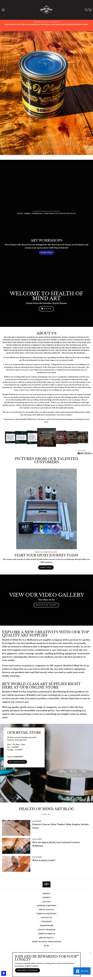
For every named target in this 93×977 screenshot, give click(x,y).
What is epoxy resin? (43, 860)
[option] (46, 25)
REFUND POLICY (46, 938)
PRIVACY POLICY (46, 910)
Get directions (17, 762)
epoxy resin (54, 394)
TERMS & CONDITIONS (46, 914)
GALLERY (46, 902)
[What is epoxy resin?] (16, 864)
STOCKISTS (46, 921)
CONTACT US (46, 917)
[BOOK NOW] (46, 247)
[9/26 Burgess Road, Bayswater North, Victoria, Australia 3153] (46, 763)
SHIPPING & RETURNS (46, 906)
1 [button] (43, 153)
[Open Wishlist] (3, 973)
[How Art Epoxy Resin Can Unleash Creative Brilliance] (16, 846)
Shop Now (45, 567)
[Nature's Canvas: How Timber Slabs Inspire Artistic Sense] (16, 828)
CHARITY (46, 897)
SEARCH (46, 893)
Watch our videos (46, 605)
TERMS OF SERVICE (46, 934)
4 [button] (49, 153)
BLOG (46, 946)
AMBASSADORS (46, 925)
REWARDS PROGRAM (27, 970)
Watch (48, 308)
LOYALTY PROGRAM (46, 930)
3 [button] (47, 153)
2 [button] (45, 153)
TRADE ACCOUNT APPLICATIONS (46, 942)
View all (46, 814)
